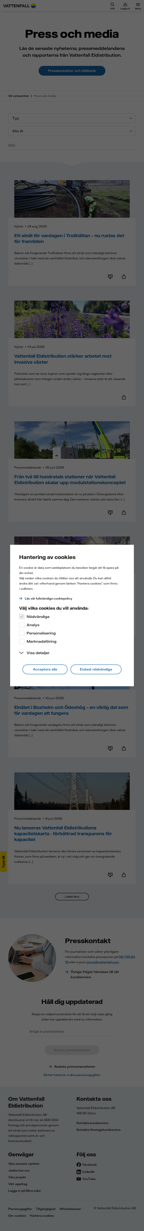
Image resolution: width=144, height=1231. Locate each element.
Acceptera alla (45, 669)
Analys (33, 624)
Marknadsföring (41, 641)
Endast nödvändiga (96, 669)
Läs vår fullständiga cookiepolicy (48, 598)
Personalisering (41, 633)
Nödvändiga (38, 616)
